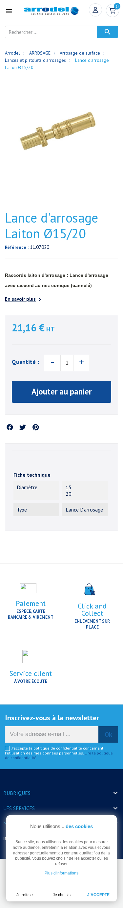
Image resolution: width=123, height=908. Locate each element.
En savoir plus (24, 299)
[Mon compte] (95, 9)
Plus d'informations (61, 873)
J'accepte (98, 895)
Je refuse (24, 895)
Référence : (17, 247)
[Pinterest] (35, 428)
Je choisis (62, 895)
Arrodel (12, 53)
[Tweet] (23, 428)
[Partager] (10, 428)
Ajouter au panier (61, 391)
